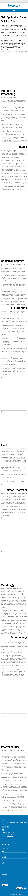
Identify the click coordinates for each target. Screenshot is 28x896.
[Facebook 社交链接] (3, 827)
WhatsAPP (4, 868)
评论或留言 (4, 874)
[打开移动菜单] (14, 10)
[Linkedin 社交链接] (8, 827)
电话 (3, 863)
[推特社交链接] (5, 827)
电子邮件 (4, 857)
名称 (3, 851)
